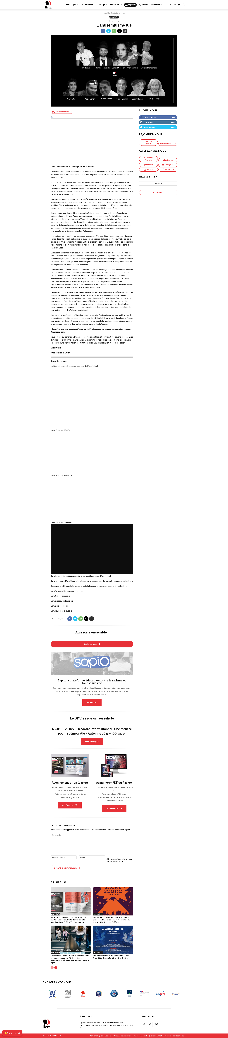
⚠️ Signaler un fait (12, 1033)
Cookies (108, 1036)
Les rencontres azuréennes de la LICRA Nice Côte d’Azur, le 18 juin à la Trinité (111, 956)
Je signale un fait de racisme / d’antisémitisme (167, 1036)
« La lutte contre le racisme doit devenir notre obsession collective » (104, 581)
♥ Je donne (156, 4)
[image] (92, 663)
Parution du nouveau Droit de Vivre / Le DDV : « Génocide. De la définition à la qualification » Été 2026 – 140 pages (68, 920)
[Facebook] (171, 4)
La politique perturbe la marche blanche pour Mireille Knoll (87, 576)
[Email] (119, 31)
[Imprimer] (125, 31)
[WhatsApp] (114, 31)
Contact (143, 1036)
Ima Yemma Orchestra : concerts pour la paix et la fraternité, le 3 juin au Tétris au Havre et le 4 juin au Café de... (111, 920)
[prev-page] (52, 967)
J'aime (173, 117)
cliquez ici (80, 591)
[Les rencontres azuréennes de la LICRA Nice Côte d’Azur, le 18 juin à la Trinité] (113, 940)
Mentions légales (96, 1036)
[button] (183, 5)
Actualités (106, 13)
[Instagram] (175, 4)
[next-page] (55, 967)
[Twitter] (179, 4)
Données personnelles (122, 1036)
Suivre (173, 122)
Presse (135, 1036)
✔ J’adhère (143, 4)
